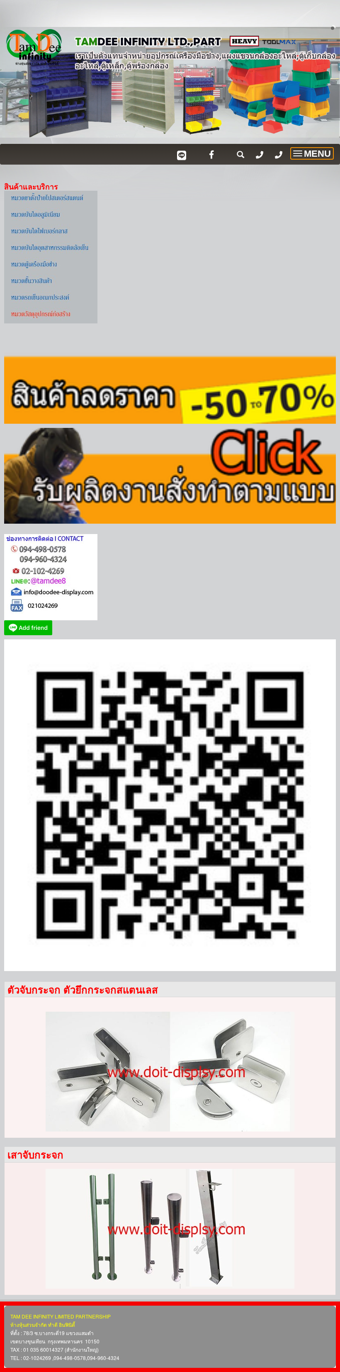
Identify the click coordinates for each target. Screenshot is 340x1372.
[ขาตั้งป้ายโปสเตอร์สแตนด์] (50, 198)
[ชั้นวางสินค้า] (50, 281)
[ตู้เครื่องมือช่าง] (50, 264)
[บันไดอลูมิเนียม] (50, 215)
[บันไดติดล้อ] (50, 248)
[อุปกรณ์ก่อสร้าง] (50, 314)
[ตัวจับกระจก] (170, 1072)
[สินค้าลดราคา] (170, 375)
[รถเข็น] (50, 298)
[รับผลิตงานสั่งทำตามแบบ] (170, 475)
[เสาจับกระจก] (170, 1229)
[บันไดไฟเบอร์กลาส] (50, 231)
